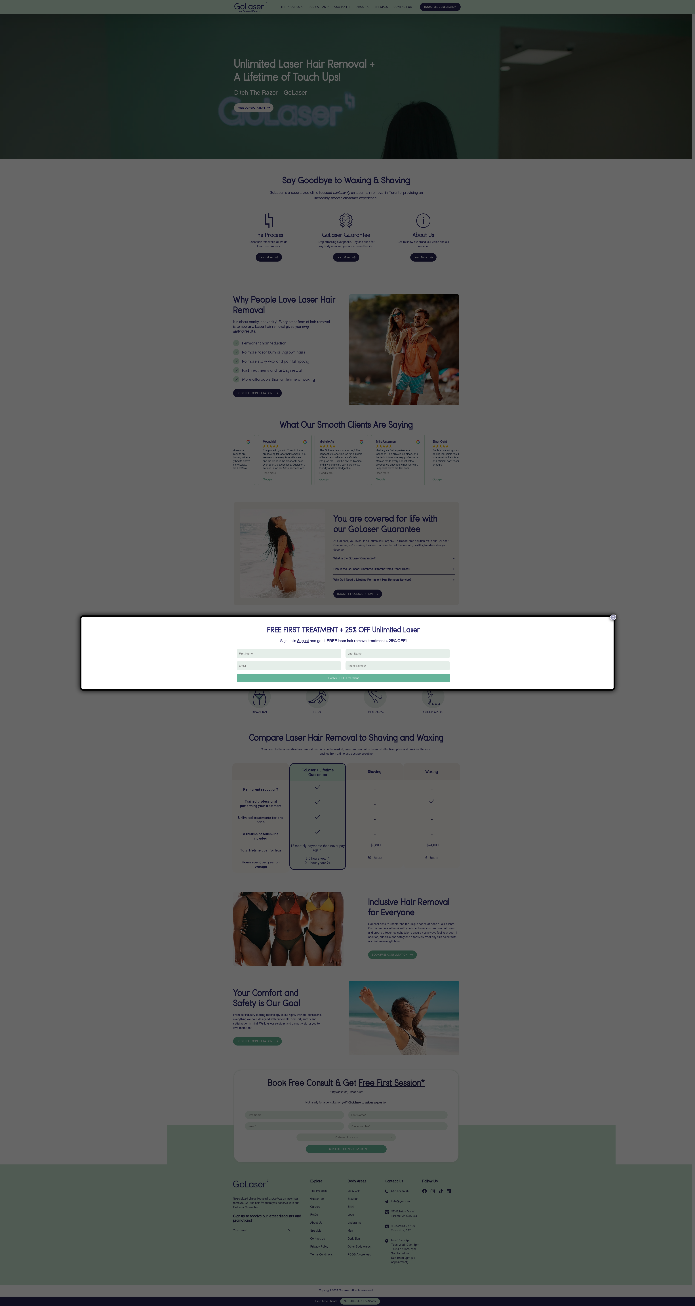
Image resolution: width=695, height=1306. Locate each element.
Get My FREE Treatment (343, 678)
